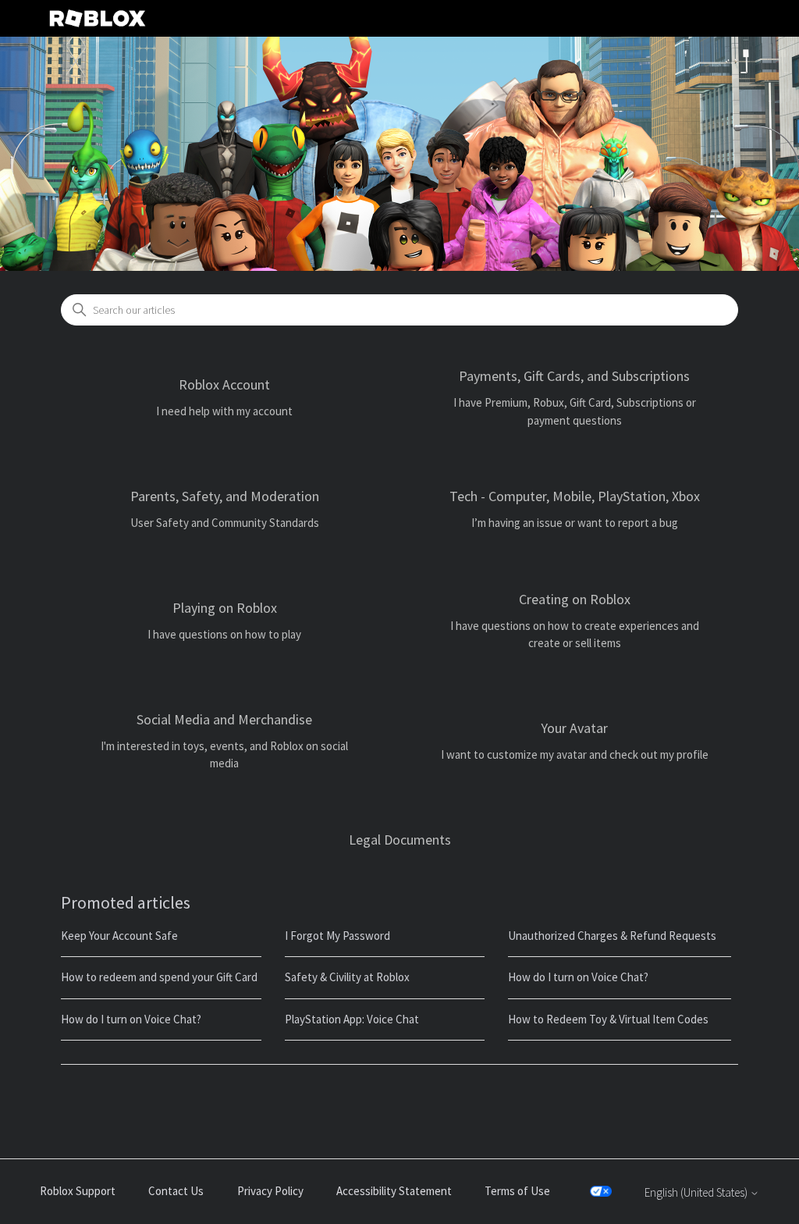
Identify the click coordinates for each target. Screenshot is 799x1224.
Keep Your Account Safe (119, 935)
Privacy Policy (270, 1190)
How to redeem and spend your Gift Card (159, 977)
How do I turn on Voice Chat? (578, 977)
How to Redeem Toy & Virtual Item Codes (608, 1019)
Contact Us (176, 1190)
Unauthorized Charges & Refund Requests (612, 935)
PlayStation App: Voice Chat (352, 1019)
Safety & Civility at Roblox (347, 977)
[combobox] (399, 310)
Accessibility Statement (394, 1190)
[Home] (97, 18)
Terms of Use (517, 1190)
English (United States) (697, 1192)
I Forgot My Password (337, 935)
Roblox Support (77, 1190)
